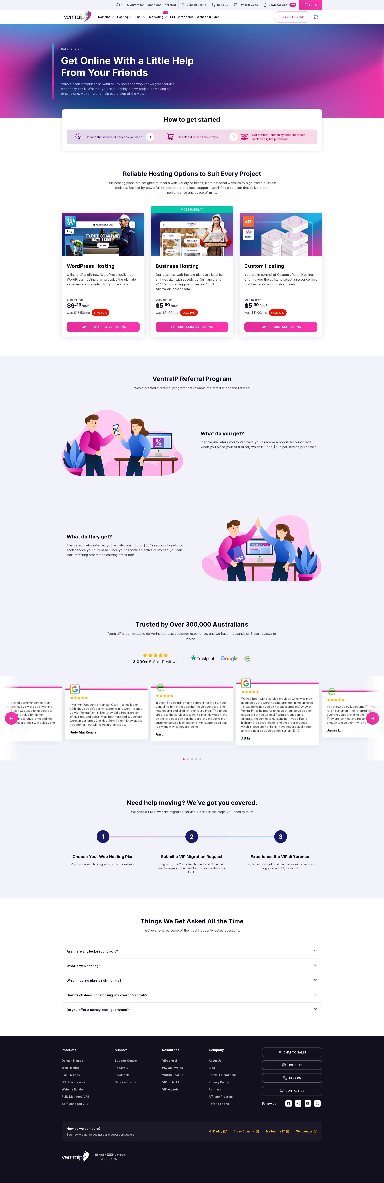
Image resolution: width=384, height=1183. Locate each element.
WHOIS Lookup (172, 1075)
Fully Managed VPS (75, 1096)
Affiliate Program (221, 1096)
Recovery (121, 1067)
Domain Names (72, 1060)
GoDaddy (215, 1131)
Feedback (122, 1075)
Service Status (125, 1082)
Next (372, 718)
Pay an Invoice (172, 1067)
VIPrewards (170, 1089)
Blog (212, 1067)
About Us (215, 1060)
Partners (215, 1089)
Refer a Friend (219, 1103)
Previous (11, 718)
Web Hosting (71, 1067)
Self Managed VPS (75, 1103)
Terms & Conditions (223, 1075)
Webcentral (304, 1131)
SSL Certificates (73, 1082)
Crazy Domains (244, 1131)
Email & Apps (71, 1075)
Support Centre (126, 1060)
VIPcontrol (169, 1060)
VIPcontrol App (172, 1082)
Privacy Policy (219, 1082)
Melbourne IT (275, 1131)
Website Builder (73, 1089)
